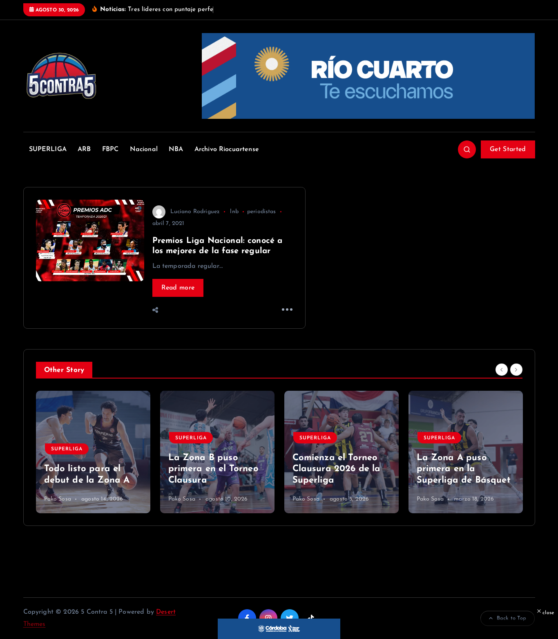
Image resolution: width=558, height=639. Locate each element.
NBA (176, 149)
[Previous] (502, 369)
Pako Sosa (57, 499)
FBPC (110, 149)
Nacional (144, 149)
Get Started (508, 149)
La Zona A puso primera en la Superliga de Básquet (464, 469)
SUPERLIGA (48, 149)
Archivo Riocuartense (226, 149)
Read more (178, 288)
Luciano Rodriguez (195, 212)
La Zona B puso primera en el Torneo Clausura (213, 469)
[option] (93, 452)
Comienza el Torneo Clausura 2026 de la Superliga (336, 469)
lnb (234, 212)
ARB (84, 149)
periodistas (261, 212)
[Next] (516, 369)
